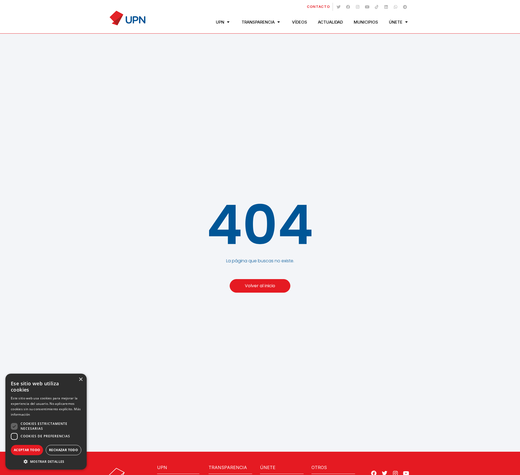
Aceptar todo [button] (27, 450)
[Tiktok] (376, 7)
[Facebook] (348, 7)
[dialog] (46, 422)
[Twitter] (338, 7)
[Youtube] (367, 7)
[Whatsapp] (395, 7)
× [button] (81, 379)
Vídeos (299, 22)
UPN (220, 22)
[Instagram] (357, 7)
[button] (46, 461)
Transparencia (258, 22)
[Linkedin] (386, 7)
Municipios (366, 22)
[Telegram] (405, 7)
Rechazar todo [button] (63, 450)
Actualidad (330, 22)
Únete (395, 22)
